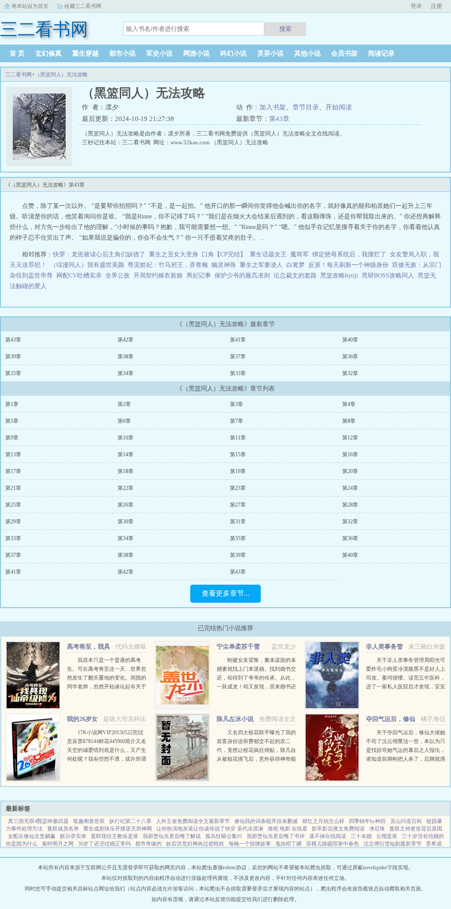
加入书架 (272, 107)
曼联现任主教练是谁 (114, 836)
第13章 (13, 454)
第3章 (236, 404)
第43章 (279, 118)
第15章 (238, 454)
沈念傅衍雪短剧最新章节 (392, 844)
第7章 (236, 421)
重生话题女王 (268, 254)
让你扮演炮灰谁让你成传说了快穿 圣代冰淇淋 (209, 829)
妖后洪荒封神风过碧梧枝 (195, 844)
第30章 (125, 521)
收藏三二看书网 (82, 6)
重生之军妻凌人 (261, 265)
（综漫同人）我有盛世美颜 (87, 265)
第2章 (124, 404)
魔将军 (299, 254)
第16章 (350, 454)
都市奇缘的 (148, 844)
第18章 (125, 471)
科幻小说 (233, 53)
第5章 (11, 421)
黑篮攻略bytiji (341, 275)
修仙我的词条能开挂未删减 (266, 821)
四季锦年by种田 (367, 821)
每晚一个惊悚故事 (250, 844)
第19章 (238, 471)
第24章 (350, 488)
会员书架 (344, 53)
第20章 (350, 471)
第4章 (348, 404)
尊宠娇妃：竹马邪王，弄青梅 (168, 265)
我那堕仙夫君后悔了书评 (276, 836)
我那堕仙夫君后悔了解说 (172, 836)
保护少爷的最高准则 (242, 275)
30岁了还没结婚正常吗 (104, 844)
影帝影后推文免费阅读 (338, 829)
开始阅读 (338, 107)
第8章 (348, 421)
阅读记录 (381, 53)
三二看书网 (18, 74)
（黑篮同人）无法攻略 (61, 74)
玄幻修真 (48, 53)
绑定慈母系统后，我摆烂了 (349, 254)
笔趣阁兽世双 (89, 821)
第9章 (11, 438)
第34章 (125, 373)
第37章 (238, 356)
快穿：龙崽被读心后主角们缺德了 (99, 254)
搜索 (285, 28)
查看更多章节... (225, 593)
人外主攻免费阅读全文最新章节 (193, 821)
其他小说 (307, 53)
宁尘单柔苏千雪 (238, 646)
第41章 (238, 340)
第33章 (238, 373)
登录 (416, 6)
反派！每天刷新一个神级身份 (348, 265)
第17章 (13, 471)
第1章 (11, 404)
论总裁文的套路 (295, 275)
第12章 (350, 438)
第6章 (124, 421)
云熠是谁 (386, 836)
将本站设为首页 (29, 6)
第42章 (125, 340)
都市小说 (122, 53)
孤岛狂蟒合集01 (223, 836)
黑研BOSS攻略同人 (390, 275)
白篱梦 (295, 265)
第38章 (125, 356)
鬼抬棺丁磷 (288, 844)
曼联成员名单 (63, 829)
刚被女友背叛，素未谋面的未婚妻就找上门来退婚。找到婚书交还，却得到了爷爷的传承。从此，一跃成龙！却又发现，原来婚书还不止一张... (256, 678)
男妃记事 (198, 275)
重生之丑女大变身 (173, 254)
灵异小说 (270, 53)
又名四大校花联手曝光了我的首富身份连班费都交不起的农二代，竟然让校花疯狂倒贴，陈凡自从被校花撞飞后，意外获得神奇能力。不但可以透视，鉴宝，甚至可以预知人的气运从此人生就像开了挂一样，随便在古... (256, 759)
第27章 (238, 505)
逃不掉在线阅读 (327, 836)
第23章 (238, 488)
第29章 (13, 521)
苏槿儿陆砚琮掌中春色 (332, 844)
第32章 (350, 373)
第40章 (350, 340)
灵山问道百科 (406, 821)
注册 (436, 6)
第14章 (125, 454)
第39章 (13, 356)
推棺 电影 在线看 (287, 829)
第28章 (350, 505)
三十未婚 (361, 836)
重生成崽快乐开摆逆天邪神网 (117, 829)
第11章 (238, 438)
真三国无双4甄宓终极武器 (38, 821)
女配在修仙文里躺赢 (31, 836)
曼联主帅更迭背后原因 (415, 829)
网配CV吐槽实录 (79, 275)
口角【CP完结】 (224, 254)
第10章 (125, 438)
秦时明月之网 (58, 844)
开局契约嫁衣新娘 (158, 275)
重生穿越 (85, 53)
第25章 (13, 505)
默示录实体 (73, 836)
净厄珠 (377, 829)
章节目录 (305, 107)
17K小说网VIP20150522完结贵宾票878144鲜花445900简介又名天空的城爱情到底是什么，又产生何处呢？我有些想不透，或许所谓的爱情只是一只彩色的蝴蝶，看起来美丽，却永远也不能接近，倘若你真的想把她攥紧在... (106, 759)
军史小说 (159, 53)
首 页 (17, 53)
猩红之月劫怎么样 (323, 821)
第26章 (125, 505)
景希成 (434, 844)
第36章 (350, 356)
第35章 (13, 373)
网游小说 (196, 53)
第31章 (238, 521)
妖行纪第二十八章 (130, 821)
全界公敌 (117, 275)
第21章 (13, 488)
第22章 (125, 488)
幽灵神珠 (223, 265)
